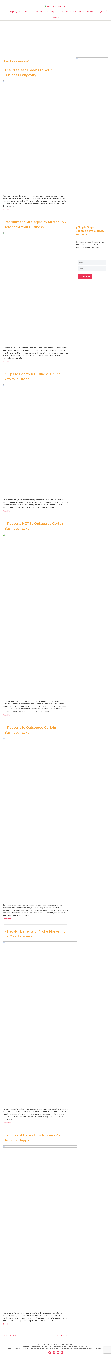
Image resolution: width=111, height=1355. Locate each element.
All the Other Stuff (86, 11)
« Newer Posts (10, 1335)
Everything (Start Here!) (18, 11)
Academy (34, 11)
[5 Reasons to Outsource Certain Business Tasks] (40, 819)
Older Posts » (61, 1335)
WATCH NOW (85, 277)
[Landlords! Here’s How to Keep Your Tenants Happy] (40, 1227)
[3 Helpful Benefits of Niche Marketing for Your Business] (40, 1023)
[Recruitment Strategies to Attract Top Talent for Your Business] (40, 288)
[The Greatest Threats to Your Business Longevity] (40, 136)
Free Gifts (44, 11)
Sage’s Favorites (57, 11)
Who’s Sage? (71, 11)
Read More (7, 210)
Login (100, 11)
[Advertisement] (55, 36)
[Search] (105, 11)
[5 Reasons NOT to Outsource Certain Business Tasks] (40, 615)
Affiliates (55, 17)
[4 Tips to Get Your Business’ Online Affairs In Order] (40, 440)
